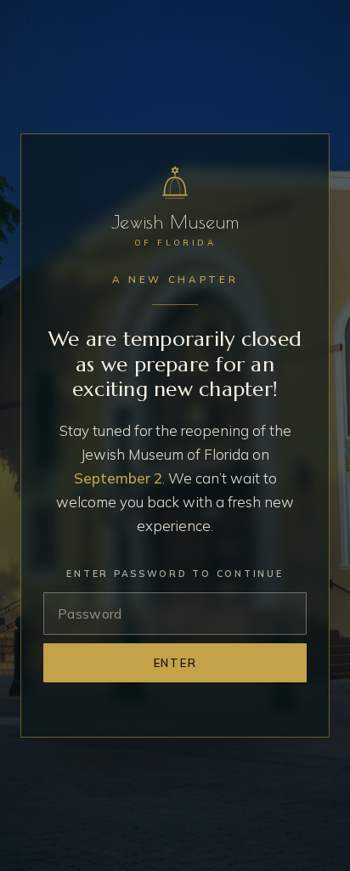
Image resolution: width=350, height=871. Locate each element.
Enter (175, 663)
